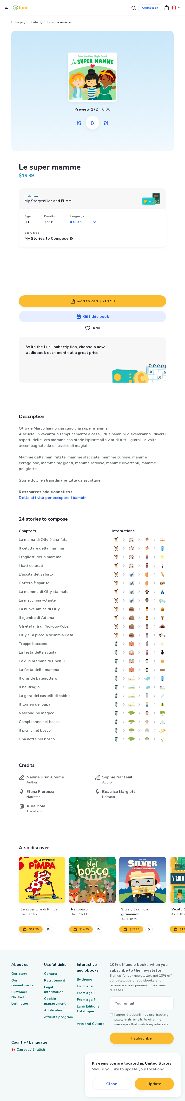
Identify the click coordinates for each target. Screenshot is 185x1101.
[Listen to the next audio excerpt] (106, 123)
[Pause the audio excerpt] (92, 123)
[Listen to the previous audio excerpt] (79, 123)
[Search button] (133, 7)
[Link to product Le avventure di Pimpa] (42, 880)
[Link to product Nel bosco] (92, 880)
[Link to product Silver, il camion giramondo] (142, 880)
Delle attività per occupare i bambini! (53, 497)
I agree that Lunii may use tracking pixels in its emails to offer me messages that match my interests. (141, 1019)
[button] (166, 7)
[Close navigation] (7, 7)
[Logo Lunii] (21, 7)
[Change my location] (176, 7)
